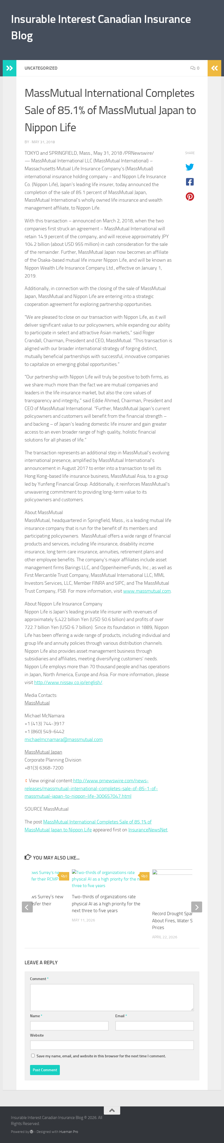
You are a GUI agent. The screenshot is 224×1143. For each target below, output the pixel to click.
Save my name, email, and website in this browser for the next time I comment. (101, 1056)
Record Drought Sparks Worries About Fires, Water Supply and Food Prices (187, 920)
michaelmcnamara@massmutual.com (64, 739)
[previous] (27, 907)
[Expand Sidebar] (9, 68)
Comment (39, 979)
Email (121, 1016)
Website (37, 1035)
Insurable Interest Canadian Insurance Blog (101, 27)
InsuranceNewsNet (147, 830)
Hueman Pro (68, 1132)
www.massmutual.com (147, 591)
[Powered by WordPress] (31, 1131)
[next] (196, 907)
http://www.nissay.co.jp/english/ (68, 682)
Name (36, 1016)
